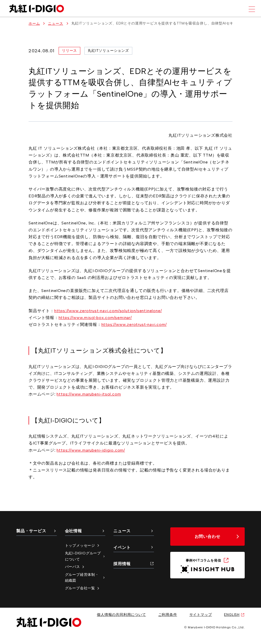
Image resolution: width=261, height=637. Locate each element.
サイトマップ (200, 615)
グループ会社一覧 (80, 588)
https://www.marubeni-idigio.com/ (91, 450)
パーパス (72, 567)
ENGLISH (232, 615)
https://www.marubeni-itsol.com (89, 394)
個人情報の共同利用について (121, 615)
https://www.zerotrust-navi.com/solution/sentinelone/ (108, 311)
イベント (121, 547)
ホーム (34, 23)
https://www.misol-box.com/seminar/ (95, 317)
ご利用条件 (167, 615)
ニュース (55, 23)
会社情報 (73, 531)
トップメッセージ (80, 545)
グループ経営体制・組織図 (82, 577)
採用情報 (121, 564)
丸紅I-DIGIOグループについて (83, 556)
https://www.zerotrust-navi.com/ (134, 324)
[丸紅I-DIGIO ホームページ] (36, 8)
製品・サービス (31, 531)
